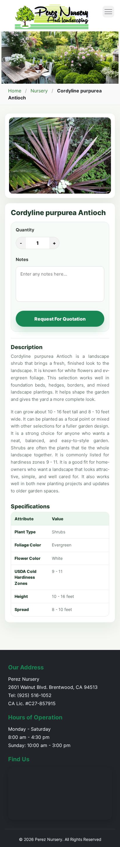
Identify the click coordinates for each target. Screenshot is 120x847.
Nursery (39, 91)
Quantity (25, 230)
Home (14, 91)
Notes (22, 259)
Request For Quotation (60, 319)
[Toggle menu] (108, 11)
